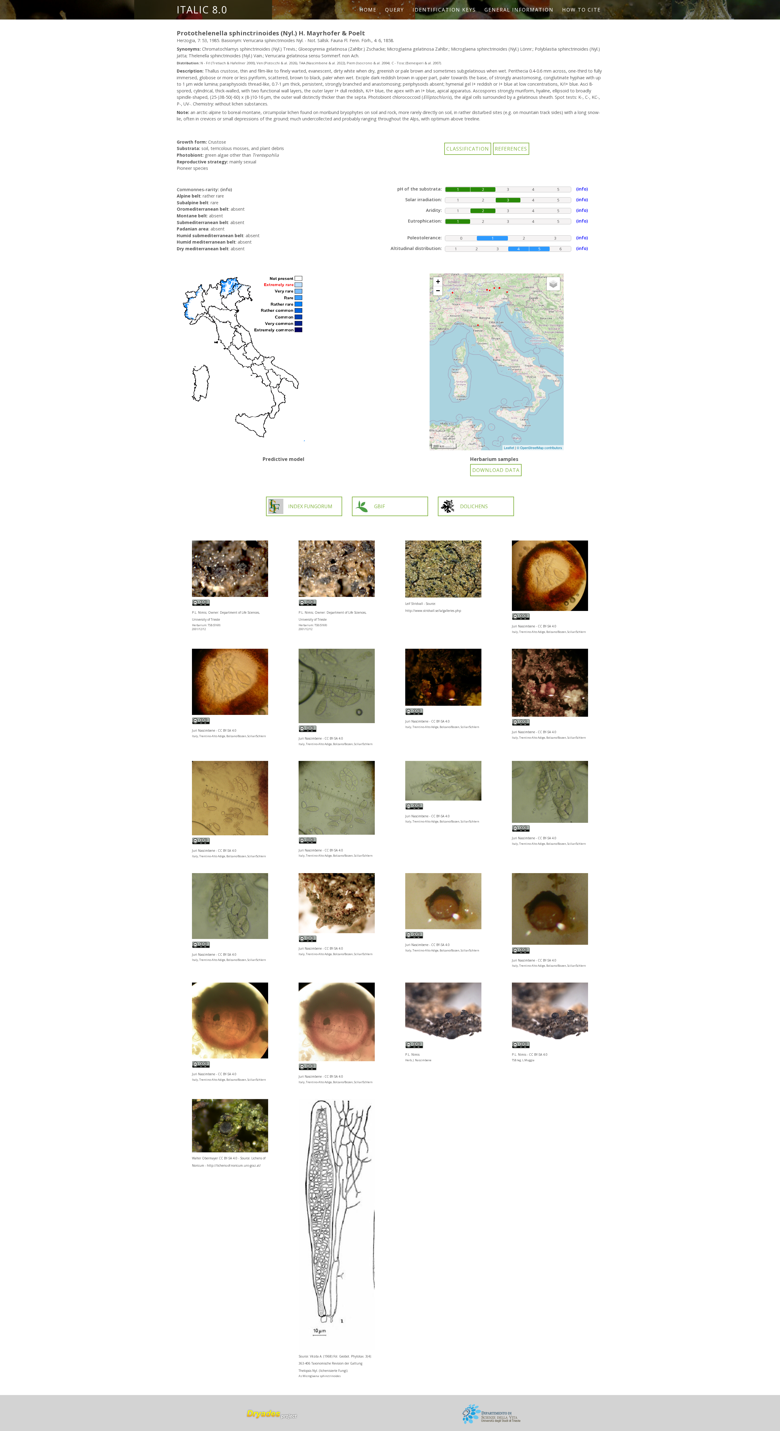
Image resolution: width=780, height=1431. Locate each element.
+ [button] (438, 281)
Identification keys (444, 9)
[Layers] (553, 284)
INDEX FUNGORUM (310, 506)
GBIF (379, 506)
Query (394, 9)
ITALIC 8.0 (202, 9)
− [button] (438, 290)
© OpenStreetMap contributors (539, 447)
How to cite (581, 9)
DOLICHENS (474, 506)
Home (368, 9)
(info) (226, 189)
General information (519, 9)
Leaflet (509, 447)
